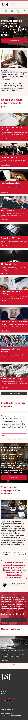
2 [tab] (13, 664)
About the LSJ (4, 685)
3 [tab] (14, 664)
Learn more (14, 477)
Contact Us (3, 691)
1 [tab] (12, 664)
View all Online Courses (14, 393)
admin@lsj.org (12, 11)
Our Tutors (3, 687)
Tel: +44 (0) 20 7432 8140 (6, 11)
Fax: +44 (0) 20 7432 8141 (7, 703)
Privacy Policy (4, 689)
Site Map (3, 693)
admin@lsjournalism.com (7, 709)
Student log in (18, 11)
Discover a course (14, 40)
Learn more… (5, 139)
